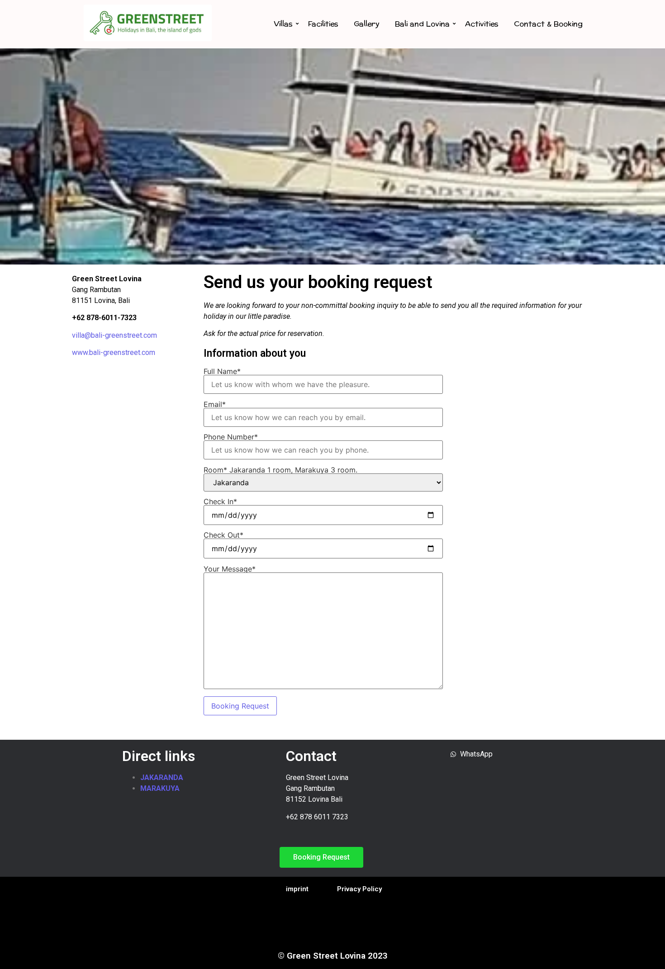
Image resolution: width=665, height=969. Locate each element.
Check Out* (223, 535)
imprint (297, 889)
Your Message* (230, 569)
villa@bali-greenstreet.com (114, 335)
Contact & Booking (548, 23)
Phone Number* (231, 437)
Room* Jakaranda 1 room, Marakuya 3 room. (280, 470)
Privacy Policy (359, 889)
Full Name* (222, 372)
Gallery (367, 23)
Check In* (220, 502)
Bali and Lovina (422, 23)
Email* (215, 405)
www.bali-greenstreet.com (113, 352)
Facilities (323, 23)
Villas (283, 23)
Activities (482, 23)
